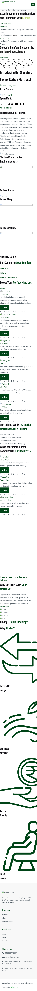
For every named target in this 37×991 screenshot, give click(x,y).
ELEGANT (4, 343)
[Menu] (33, 4)
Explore (4, 307)
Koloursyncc (14, 987)
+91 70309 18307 (10, 953)
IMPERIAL (3, 407)
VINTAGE (3, 387)
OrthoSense (4, 317)
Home (4, 934)
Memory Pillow (5, 500)
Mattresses (3, 558)
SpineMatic (4, 294)
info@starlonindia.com (11, 957)
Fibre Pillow (4, 460)
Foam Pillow (4, 480)
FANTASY (3, 363)
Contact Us (5, 941)
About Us (4, 938)
